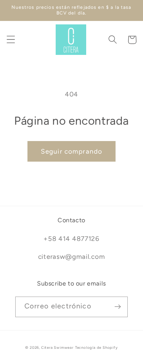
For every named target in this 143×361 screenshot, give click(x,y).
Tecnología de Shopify (96, 347)
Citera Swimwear (57, 347)
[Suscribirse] (117, 307)
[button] (11, 40)
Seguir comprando (71, 151)
